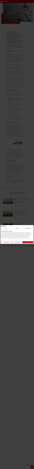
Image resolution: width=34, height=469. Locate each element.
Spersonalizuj (17, 242)
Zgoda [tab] (6, 228)
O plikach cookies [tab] (28, 228)
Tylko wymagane (6, 242)
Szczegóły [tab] (17, 228)
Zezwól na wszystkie (28, 242)
